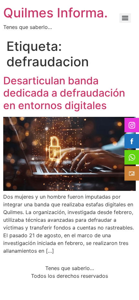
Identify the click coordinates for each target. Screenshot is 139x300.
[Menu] (125, 18)
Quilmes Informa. (55, 13)
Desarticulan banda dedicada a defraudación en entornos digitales (64, 93)
